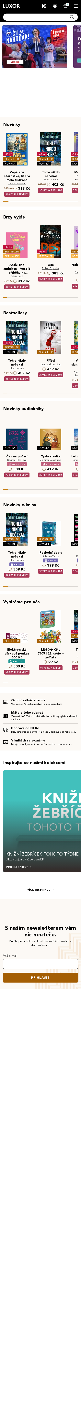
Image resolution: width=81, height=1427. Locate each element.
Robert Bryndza (50, 268)
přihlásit (40, 977)
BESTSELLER (12, 158)
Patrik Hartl (17, 276)
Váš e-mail (10, 956)
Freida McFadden (51, 364)
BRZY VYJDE (12, 256)
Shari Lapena (51, 179)
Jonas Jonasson (17, 183)
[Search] (72, 17)
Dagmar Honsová (17, 459)
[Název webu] (11, 6)
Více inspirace (39, 890)
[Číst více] (34, 46)
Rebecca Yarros (50, 556)
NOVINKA (10, 163)
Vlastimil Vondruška (50, 459)
